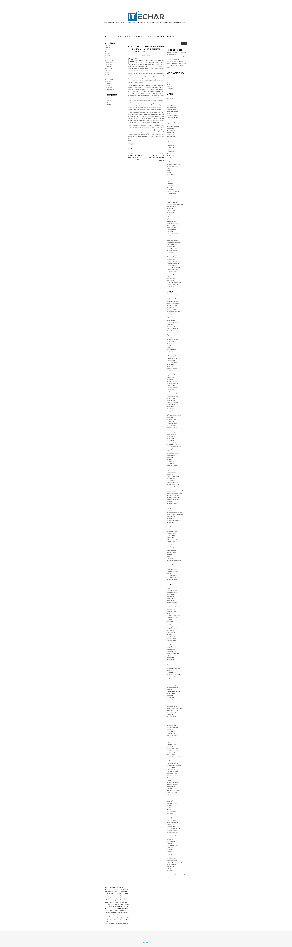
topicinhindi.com (171, 299)
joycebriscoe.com (171, 611)
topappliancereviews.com (173, 273)
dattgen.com (170, 742)
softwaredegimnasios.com (173, 828)
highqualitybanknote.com (173, 777)
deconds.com (170, 870)
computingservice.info (172, 404)
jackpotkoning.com (171, 547)
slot (118, 893)
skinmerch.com (170, 630)
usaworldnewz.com (172, 592)
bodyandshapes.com (172, 860)
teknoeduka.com (171, 819)
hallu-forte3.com (171, 246)
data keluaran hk (171, 77)
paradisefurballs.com (172, 368)
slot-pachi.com (170, 364)
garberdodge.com (171, 119)
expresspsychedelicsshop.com (175, 756)
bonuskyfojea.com (171, 526)
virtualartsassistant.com (173, 495)
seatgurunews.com (171, 676)
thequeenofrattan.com (172, 427)
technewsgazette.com (172, 189)
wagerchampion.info (172, 444)
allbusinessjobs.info (172, 305)
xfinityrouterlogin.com (172, 269)
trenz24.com (170, 172)
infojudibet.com (171, 317)
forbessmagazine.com (172, 763)
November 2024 (109, 85)
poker (168, 84)
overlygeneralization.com (173, 391)
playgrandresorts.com (172, 571)
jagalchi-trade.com (171, 636)
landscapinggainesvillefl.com (174, 790)
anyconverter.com (171, 178)
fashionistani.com (171, 758)
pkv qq (106, 887)
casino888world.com (172, 507)
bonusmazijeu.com (171, 524)
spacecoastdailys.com (172, 832)
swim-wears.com (171, 121)
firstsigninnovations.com (173, 117)
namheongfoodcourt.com (173, 242)
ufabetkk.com (170, 185)
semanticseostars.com (172, 383)
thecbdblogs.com (171, 280)
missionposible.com (172, 265)
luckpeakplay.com (171, 554)
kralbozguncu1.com (171, 788)
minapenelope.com (171, 640)
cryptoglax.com (171, 644)
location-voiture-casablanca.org (175, 490)
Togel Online (128, 36)
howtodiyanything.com (172, 782)
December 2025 (109, 61)
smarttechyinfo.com (172, 356)
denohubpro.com (171, 429)
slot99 (106, 921)
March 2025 (108, 78)
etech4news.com (171, 754)
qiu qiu (168, 79)
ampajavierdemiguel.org (173, 606)
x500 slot (120, 891)
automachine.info (171, 440)
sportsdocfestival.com (172, 575)
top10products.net (171, 307)
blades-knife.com (171, 431)
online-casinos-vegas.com (173, 267)
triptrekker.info (170, 457)
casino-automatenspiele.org (174, 164)
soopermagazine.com (172, 830)
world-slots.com (171, 326)
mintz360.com (170, 351)
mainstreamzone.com (172, 385)
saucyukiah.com (171, 98)
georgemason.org (171, 298)
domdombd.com (171, 535)
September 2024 (109, 89)
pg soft (122, 893)
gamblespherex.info (172, 452)
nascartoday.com (171, 799)
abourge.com (170, 722)
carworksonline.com (172, 128)
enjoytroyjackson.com (172, 750)
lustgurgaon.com (171, 343)
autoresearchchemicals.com (174, 282)
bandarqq (169, 86)
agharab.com (170, 704)
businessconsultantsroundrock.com (176, 862)
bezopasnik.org (171, 212)
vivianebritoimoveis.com (173, 143)
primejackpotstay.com (172, 566)
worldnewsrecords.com (173, 478)
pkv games (131, 144)
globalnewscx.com (171, 419)
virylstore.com (170, 132)
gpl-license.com (171, 767)
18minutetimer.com (172, 381)
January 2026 (108, 59)
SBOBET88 (139, 36)
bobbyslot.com (170, 347)
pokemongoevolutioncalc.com (174, 560)
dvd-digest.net (170, 235)
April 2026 (107, 53)
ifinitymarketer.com (172, 545)
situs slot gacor (109, 897)
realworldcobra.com (172, 438)
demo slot (122, 910)
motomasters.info (171, 461)
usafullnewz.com (171, 589)
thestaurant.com (171, 518)
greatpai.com (170, 714)
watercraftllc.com (171, 720)
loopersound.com (171, 638)
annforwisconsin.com (172, 617)
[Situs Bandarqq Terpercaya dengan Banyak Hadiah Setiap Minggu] (146, 16)
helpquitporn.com (171, 775)
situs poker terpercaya (172, 82)
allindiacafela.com (171, 254)
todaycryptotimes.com (172, 822)
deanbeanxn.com (171, 320)
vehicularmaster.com (172, 602)
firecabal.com (170, 761)
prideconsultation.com (172, 336)
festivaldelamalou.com (172, 115)
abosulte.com (170, 849)
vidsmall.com (170, 474)
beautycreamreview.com (173, 737)
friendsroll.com (170, 670)
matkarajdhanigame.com (173, 322)
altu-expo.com (170, 697)
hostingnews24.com (172, 779)
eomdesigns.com (171, 455)
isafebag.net (170, 157)
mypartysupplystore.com (173, 615)
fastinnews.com (171, 541)
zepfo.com (169, 815)
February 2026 (109, 57)
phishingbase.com (171, 562)
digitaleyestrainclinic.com (173, 263)
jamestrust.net (170, 170)
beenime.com (170, 501)
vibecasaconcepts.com (172, 465)
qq (167, 81)
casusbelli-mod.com (172, 661)
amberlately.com (171, 609)
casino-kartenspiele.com (173, 162)
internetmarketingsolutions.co (174, 415)
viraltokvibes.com (171, 142)
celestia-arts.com (171, 109)
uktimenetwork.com (172, 590)
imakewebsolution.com (172, 328)
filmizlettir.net (170, 102)
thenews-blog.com (171, 820)
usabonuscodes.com (172, 824)
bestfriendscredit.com (172, 687)
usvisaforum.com (171, 632)
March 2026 (108, 55)
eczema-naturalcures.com (173, 691)
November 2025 (109, 62)
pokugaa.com (170, 567)
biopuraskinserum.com (172, 223)
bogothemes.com (171, 647)
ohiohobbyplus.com (172, 646)
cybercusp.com (170, 866)
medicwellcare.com (171, 472)
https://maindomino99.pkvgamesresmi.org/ (116, 923)
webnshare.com (171, 389)
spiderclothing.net (171, 672)
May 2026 (107, 51)
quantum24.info (171, 467)
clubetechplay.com (171, 533)
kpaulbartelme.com (171, 491)
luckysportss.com (171, 552)
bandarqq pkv (119, 887)
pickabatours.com (171, 309)
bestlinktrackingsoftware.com (174, 520)
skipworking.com (171, 174)
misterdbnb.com (171, 509)
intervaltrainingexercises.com (174, 512)
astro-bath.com (171, 693)
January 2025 (108, 81)
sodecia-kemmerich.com (173, 503)
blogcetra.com (170, 414)
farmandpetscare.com (172, 402)
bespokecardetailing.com (173, 685)
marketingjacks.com (172, 271)
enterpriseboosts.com (172, 161)
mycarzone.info (170, 463)
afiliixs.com (169, 723)
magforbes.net (170, 145)
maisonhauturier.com (172, 792)
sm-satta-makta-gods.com (174, 826)
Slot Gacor (160, 36)
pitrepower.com (171, 259)
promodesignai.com (172, 843)
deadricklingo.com (171, 448)
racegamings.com (171, 564)
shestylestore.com (171, 577)
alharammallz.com (171, 725)
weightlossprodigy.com (173, 355)
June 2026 (107, 49)
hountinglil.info (170, 337)
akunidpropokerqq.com (172, 684)
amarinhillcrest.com (171, 151)
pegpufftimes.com (171, 107)
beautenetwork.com (172, 857)
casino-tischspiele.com (172, 166)
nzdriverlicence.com (172, 803)
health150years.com (172, 136)
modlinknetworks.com (172, 548)
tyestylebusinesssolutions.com (175, 514)
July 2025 (107, 70)
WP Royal (149, 937)
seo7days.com (170, 200)
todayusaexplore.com (172, 594)
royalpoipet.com (171, 516)
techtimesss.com (171, 130)
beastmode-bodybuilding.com (174, 311)
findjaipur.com (170, 619)
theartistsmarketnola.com (173, 237)
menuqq (120, 914)
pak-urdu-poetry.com (172, 412)
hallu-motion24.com (172, 248)
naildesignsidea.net (171, 712)
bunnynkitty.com (171, 210)
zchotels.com (170, 813)
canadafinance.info (171, 227)
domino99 (112, 887)
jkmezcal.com (170, 510)
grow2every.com (171, 769)
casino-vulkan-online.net (173, 257)
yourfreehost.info (171, 651)
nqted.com (169, 801)
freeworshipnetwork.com (173, 718)
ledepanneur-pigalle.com (173, 233)
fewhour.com (170, 379)
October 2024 (108, 87)
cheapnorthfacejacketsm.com (174, 653)
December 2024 (109, 83)
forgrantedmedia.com (172, 123)
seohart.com (170, 839)
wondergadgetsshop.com (173, 674)
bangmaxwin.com (171, 218)
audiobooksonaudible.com (173, 855)
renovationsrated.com (172, 836)
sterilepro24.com (171, 480)
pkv (106, 918)
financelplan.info (171, 313)
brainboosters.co (171, 608)
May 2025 (107, 74)
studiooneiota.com (171, 434)
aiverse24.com (170, 851)
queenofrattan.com (171, 425)
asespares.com (171, 729)
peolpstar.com (170, 124)
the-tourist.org (170, 153)
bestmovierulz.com (171, 634)
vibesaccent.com (171, 604)
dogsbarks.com (171, 746)
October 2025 (108, 64)
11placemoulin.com (171, 349)
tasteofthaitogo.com (172, 208)
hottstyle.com (170, 780)
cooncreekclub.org (171, 105)
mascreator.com (171, 794)
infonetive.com (170, 219)
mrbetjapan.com (171, 195)
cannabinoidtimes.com (172, 372)
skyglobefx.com (171, 450)
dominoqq (119, 916)
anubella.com (170, 853)
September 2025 (109, 66)
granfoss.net (170, 252)
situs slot (126, 891)
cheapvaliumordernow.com (174, 499)
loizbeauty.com (170, 176)
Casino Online (149, 36)
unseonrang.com (171, 410)
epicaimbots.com (171, 752)
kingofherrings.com (171, 193)
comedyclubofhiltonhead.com (174, 493)
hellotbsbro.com (171, 400)
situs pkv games (112, 891)
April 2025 (107, 76)
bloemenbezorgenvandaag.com (175, 204)
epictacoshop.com (171, 221)
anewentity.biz (170, 197)
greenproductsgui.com (172, 374)
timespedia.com (171, 180)
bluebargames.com (171, 113)
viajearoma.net (170, 701)
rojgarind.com (170, 377)
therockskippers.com (172, 250)
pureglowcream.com (172, 202)
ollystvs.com (170, 417)
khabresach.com (171, 278)
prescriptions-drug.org (172, 138)
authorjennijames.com (172, 699)
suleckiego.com (170, 286)
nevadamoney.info (171, 229)
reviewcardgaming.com (173, 484)
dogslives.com (170, 421)
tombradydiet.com (171, 657)
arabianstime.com (171, 731)
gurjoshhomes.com (171, 655)
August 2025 (108, 68)
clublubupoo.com (171, 522)
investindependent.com (173, 786)
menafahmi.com (171, 796)
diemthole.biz (170, 183)
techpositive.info (171, 408)
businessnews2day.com (173, 476)
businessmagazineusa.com (173, 471)
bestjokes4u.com (171, 341)
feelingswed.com (171, 760)
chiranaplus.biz (170, 238)
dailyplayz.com (170, 537)
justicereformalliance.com (173, 642)
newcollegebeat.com (172, 627)
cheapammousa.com (172, 706)
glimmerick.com (171, 623)
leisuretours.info (171, 398)
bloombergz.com (171, 159)
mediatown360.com (172, 261)
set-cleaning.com (171, 841)
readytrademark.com (172, 834)
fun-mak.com (170, 505)
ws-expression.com (172, 811)
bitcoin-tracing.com (171, 858)
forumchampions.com (172, 111)
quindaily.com (170, 847)
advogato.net (170, 155)
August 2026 (108, 45)
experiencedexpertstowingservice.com (177, 486)
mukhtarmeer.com (171, 798)
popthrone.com (171, 324)
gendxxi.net (170, 459)
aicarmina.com (170, 613)
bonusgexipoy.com (171, 529)
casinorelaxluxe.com (172, 531)
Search (184, 44)
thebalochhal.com (171, 600)
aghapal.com (170, 695)
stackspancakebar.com (172, 240)
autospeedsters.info (172, 442)
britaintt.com (170, 868)
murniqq (126, 914)
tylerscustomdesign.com (173, 126)
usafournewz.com (171, 598)
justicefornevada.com (172, 396)
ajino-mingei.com (171, 649)
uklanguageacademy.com (173, 301)
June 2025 (107, 72)
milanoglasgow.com (172, 244)
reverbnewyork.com (172, 628)
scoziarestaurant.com (172, 838)
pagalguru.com (170, 805)
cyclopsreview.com (171, 741)
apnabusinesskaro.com (172, 284)
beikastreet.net (171, 100)
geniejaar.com (170, 345)
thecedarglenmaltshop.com (174, 296)
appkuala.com (170, 199)
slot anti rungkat (115, 895)
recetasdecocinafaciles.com (174, 710)
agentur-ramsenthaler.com (174, 453)
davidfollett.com (171, 625)
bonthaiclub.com (171, 659)
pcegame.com (170, 807)
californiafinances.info (172, 225)
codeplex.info (170, 680)
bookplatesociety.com (172, 663)
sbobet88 (107, 912)
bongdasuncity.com (172, 362)
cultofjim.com (170, 621)
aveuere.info (170, 370)
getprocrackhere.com (172, 539)
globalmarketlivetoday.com (174, 765)
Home (120, 36)
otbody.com (170, 168)
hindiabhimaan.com (171, 277)
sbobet (108, 893)
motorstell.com (170, 134)
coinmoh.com (170, 739)
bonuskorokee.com (171, 528)
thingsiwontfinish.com (172, 579)
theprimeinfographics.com (173, 497)
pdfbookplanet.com (172, 423)
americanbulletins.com (172, 727)
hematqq (107, 916)
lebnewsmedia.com (172, 665)
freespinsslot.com (171, 366)
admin (130, 148)
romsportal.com (171, 573)
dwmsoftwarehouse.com (173, 748)
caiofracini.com (170, 406)
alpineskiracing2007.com (173, 256)
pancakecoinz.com (171, 332)
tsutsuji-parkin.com (171, 703)
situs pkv (115, 889)
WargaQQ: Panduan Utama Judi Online (176, 63)
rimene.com (170, 231)
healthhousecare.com (172, 771)
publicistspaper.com (172, 845)
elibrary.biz (169, 689)
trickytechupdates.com (172, 275)
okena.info (169, 682)
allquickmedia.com (171, 187)
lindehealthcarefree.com (173, 303)
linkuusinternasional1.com (173, 668)
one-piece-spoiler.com (172, 433)
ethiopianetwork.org (172, 393)
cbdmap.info (170, 318)
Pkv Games (170, 36)
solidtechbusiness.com (172, 482)
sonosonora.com (171, 666)
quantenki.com (170, 469)
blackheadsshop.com (172, 488)
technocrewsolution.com (173, 140)
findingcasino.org (171, 436)
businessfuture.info (171, 315)
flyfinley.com (170, 334)
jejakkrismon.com (171, 181)
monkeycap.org (171, 147)
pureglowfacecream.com (173, 191)
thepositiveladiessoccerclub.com (175, 708)
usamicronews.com (171, 556)
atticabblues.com (171, 733)
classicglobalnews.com (172, 864)
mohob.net (169, 353)
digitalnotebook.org (172, 358)
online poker (170, 88)
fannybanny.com (171, 543)
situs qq (112, 899)
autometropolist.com (172, 735)
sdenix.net (169, 149)
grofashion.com (171, 558)
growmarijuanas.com (172, 387)
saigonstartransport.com (173, 216)
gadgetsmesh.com (171, 394)
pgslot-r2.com (170, 809)
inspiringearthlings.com (172, 784)
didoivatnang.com (171, 744)
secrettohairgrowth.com (173, 206)
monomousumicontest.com (174, 446)
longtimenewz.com (171, 550)
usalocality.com (170, 596)
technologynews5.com (172, 817)
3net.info (169, 678)
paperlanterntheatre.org (173, 716)
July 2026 (107, 47)
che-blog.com (170, 330)
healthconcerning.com (172, 375)
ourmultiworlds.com (172, 104)
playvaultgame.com (172, 569)
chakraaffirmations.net (172, 339)
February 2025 (109, 80)
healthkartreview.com (172, 773)
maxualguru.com (171, 360)
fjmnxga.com (170, 214)
